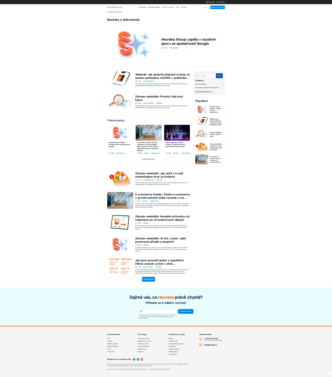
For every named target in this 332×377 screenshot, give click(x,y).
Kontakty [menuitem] (183, 7)
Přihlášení (222, 2)
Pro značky (159, 267)
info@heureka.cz (210, 345)
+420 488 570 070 (211, 338)
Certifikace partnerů (174, 349)
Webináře (159, 103)
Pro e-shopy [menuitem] (142, 7)
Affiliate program (173, 352)
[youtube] (141, 359)
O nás (108, 338)
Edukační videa (142, 349)
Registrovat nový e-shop (144, 341)
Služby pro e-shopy (143, 344)
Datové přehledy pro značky (176, 344)
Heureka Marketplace (143, 346)
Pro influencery (173, 354)
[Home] (114, 7)
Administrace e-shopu (144, 338)
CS (205, 7)
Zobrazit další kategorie (203, 92)
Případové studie (148, 267)
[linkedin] (138, 359)
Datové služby (200, 84)
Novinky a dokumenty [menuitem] (168, 7)
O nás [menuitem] (177, 7)
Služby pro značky (173, 341)
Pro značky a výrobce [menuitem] (154, 7)
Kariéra (109, 349)
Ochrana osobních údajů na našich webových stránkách (133, 369)
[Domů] (107, 11)
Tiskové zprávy (174, 48)
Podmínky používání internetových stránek (159, 369)
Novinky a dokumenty (113, 346)
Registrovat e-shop (217, 7)
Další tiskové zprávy (148, 159)
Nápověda (212, 2)
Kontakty (109, 341)
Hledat (219, 76)
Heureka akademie (148, 81)
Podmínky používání (112, 344)
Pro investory (110, 352)
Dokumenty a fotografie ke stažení (207, 88)
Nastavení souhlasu (112, 369)
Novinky (146, 153)
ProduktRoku (172, 346)
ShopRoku (176, 153)
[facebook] (134, 359)
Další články (148, 279)
